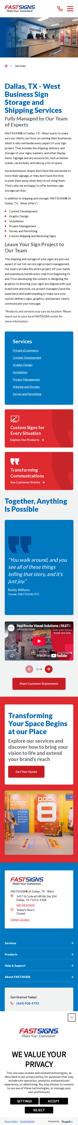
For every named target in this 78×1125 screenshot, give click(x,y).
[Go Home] (6, 65)
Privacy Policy (11, 1121)
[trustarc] (67, 1121)
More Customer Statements (39, 683)
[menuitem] (39, 350)
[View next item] (48, 669)
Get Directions (25, 905)
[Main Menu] (70, 9)
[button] (72, 1017)
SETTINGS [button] (24, 1101)
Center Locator (20, 919)
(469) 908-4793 (27, 1003)
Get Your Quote (26, 771)
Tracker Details (27, 1121)
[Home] (20, 8)
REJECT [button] (39, 1110)
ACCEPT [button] (53, 1101)
